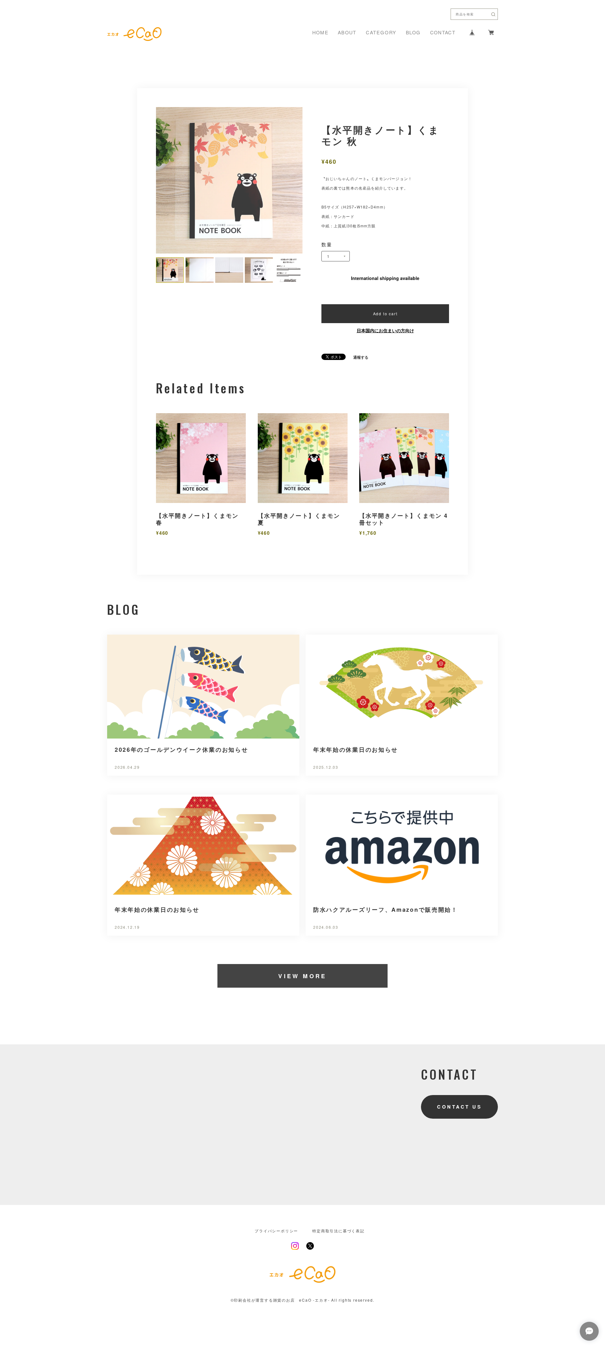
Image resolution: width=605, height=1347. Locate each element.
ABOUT (347, 32)
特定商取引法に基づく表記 (338, 1231)
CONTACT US (459, 1106)
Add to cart (385, 313)
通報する (360, 357)
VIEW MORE (302, 976)
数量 (326, 244)
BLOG (413, 32)
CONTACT (442, 32)
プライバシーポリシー (276, 1231)
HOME (320, 32)
